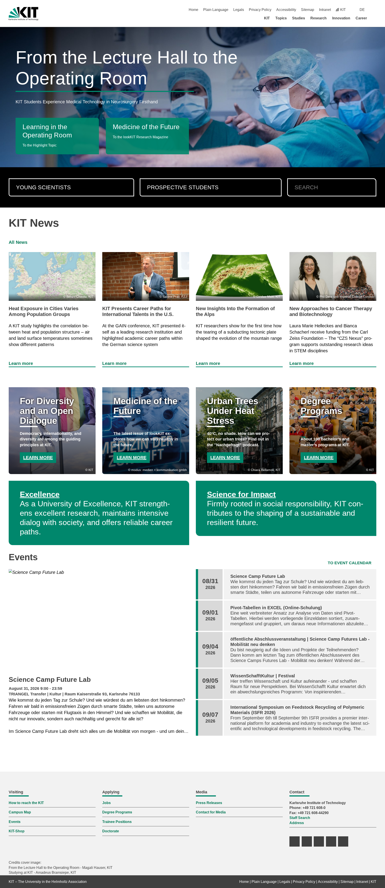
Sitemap (307, 10)
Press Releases (209, 803)
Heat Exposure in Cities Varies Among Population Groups (43, 311)
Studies (298, 18)
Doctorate (110, 831)
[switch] (374, 10)
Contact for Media (211, 812)
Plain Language (215, 10)
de (362, 10)
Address (296, 823)
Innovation (341, 18)
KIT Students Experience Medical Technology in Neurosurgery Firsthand (87, 101)
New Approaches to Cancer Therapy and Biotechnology (330, 311)
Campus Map (20, 812)
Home (193, 10)
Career (361, 18)
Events (14, 822)
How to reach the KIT (26, 803)
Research (318, 18)
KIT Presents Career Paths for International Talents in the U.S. (138, 311)
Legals (238, 10)
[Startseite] (374, 18)
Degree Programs (117, 812)
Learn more (21, 363)
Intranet (325, 10)
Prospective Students (183, 187)
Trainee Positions (117, 822)
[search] (369, 187)
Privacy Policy (260, 10)
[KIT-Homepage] (23, 13)
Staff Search (299, 818)
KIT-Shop (17, 831)
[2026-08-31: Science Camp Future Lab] (99, 620)
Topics (281, 18)
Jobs (106, 803)
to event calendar (349, 563)
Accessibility (286, 10)
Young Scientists (43, 187)
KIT (267, 18)
